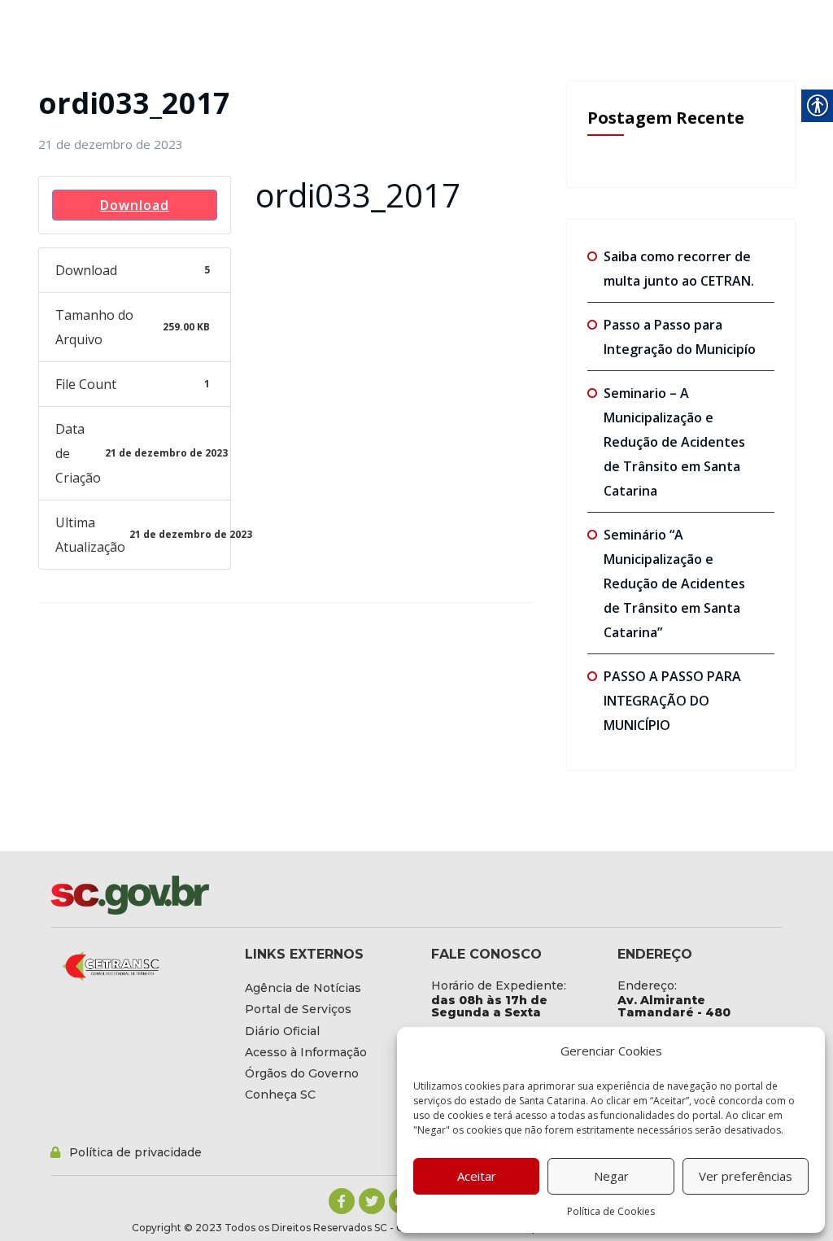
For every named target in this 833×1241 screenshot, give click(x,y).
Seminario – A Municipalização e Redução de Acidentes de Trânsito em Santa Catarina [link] (674, 442)
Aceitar (476, 1176)
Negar (611, 1176)
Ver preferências (745, 1176)
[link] (110, 144)
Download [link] (134, 205)
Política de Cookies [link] (611, 1211)
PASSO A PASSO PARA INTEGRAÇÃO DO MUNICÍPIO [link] (672, 700)
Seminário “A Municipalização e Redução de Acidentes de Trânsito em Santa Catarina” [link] (674, 583)
